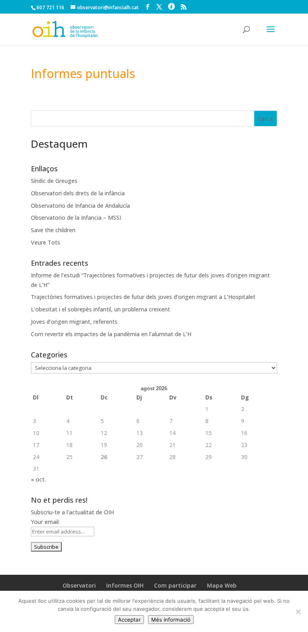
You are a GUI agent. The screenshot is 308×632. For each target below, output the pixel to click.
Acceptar (129, 619)
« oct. (38, 479)
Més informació (170, 619)
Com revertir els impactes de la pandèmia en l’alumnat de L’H (111, 334)
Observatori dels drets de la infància (78, 193)
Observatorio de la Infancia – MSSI (76, 217)
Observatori (79, 585)
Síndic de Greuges (54, 181)
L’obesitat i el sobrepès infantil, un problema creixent (100, 309)
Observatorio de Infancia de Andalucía (80, 205)
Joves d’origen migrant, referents (74, 321)
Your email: (45, 522)
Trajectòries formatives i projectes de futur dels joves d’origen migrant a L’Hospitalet (143, 297)
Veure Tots (45, 242)
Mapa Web (222, 585)
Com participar (175, 585)
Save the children (53, 230)
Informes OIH (125, 585)
